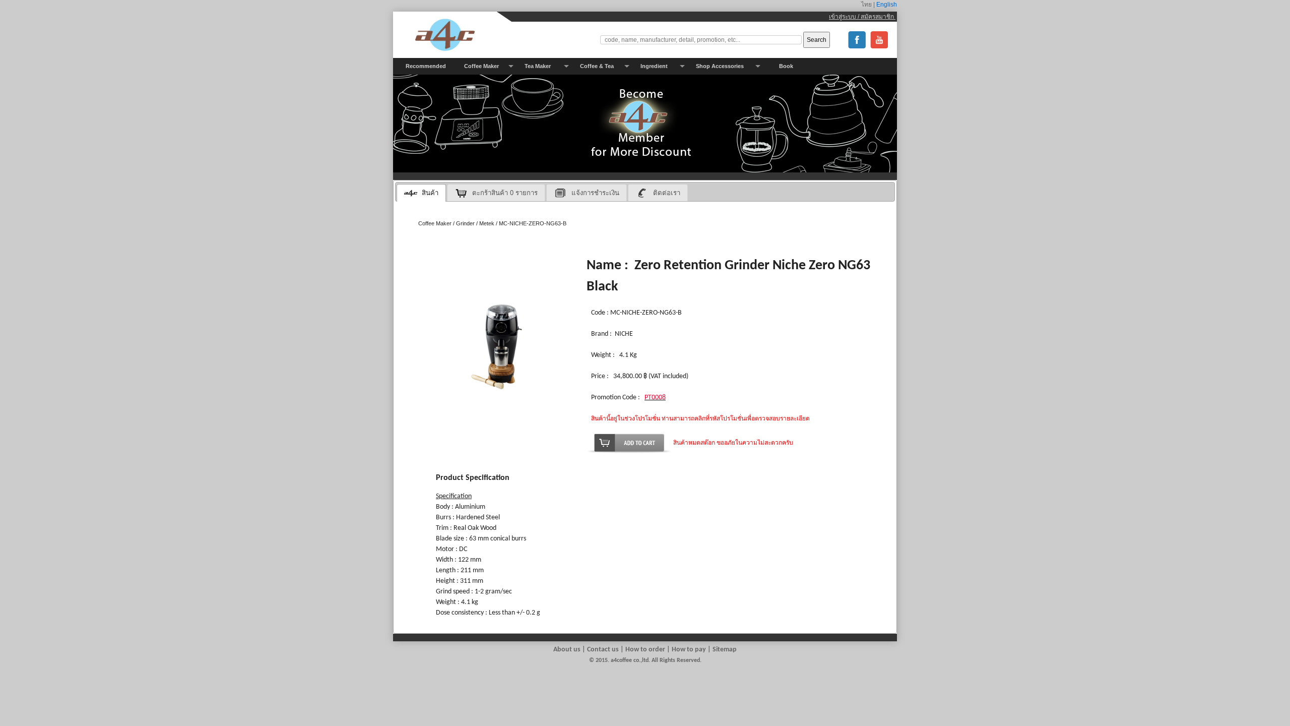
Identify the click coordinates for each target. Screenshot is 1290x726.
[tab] (421, 193)
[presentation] (421, 193)
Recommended (426, 66)
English (886, 4)
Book (786, 66)
